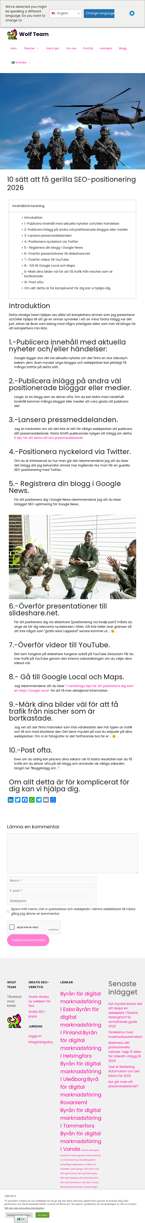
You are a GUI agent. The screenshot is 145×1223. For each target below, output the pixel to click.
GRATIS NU (72, 631)
